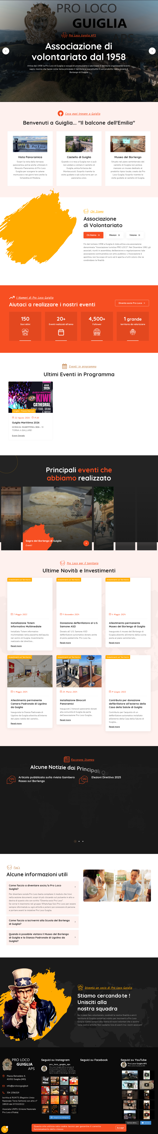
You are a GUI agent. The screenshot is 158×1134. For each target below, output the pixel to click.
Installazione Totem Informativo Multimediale (26, 624)
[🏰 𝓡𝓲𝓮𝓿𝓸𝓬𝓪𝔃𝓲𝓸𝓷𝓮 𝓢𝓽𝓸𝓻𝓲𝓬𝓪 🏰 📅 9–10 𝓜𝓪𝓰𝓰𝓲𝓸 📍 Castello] (64, 1081)
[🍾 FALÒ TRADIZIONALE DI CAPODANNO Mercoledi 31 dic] (64, 1090)
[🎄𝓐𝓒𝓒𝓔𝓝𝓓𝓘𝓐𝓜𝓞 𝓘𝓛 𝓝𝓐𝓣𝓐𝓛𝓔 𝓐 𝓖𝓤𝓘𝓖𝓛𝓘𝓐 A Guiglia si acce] (45, 1100)
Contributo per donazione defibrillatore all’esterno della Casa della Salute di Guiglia (127, 704)
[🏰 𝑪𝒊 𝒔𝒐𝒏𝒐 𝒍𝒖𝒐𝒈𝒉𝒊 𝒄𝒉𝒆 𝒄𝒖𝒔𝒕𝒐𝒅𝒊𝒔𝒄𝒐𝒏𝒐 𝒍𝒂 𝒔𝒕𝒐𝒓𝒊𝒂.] (45, 1081)
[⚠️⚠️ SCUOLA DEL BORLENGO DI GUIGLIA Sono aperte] (55, 1090)
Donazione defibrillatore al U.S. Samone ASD (79, 624)
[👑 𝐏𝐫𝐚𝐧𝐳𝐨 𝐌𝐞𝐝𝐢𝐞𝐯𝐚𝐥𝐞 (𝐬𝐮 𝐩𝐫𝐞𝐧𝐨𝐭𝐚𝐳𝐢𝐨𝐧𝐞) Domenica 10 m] (55, 1081)
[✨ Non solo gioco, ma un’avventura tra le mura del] (55, 1109)
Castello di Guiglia (79, 157)
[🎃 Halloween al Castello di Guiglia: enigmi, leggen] (74, 1109)
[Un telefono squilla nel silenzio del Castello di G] (64, 1109)
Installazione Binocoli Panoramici (73, 702)
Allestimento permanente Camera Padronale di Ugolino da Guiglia (29, 704)
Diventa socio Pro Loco (130, 303)
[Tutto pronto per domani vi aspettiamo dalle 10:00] (74, 1090)
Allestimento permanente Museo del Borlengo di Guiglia (127, 624)
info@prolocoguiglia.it (17, 1086)
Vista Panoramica (30, 157)
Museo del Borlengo (127, 157)
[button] (5, 50)
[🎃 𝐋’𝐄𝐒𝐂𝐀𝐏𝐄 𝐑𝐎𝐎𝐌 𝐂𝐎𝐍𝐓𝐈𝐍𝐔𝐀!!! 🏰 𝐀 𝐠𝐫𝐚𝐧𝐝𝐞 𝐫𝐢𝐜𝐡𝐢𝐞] (45, 1109)
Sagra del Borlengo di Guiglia (43, 540)
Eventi (29, 545)
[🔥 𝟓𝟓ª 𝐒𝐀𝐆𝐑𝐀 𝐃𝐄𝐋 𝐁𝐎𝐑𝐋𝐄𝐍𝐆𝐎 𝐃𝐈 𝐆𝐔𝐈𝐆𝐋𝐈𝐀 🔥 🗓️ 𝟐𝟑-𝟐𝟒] (45, 1090)
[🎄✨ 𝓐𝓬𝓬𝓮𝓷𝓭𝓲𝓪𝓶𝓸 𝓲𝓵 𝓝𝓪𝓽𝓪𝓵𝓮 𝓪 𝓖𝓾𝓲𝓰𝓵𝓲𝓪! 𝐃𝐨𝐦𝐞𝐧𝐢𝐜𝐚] (64, 1100)
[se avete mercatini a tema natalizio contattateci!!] (55, 1100)
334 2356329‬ (13, 1092)
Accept (120, 1127)
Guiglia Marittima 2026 (25, 422)
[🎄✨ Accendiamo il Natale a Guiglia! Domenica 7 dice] (74, 1100)
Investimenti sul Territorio (20, 580)
